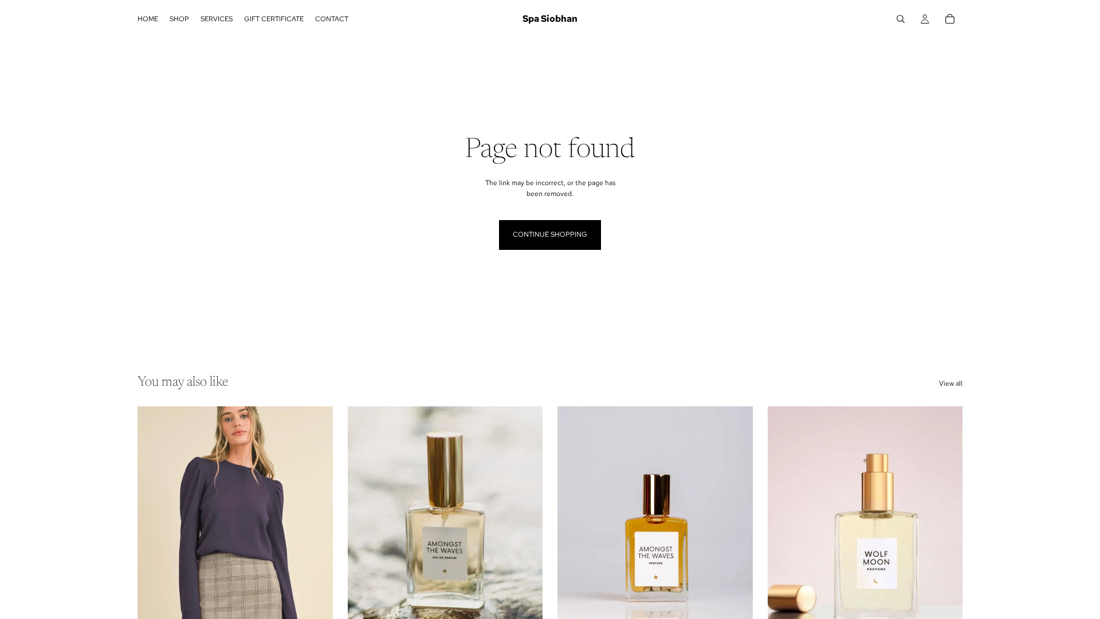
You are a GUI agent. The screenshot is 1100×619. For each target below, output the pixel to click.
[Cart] (949, 19)
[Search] (900, 19)
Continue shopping (550, 234)
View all (950, 383)
